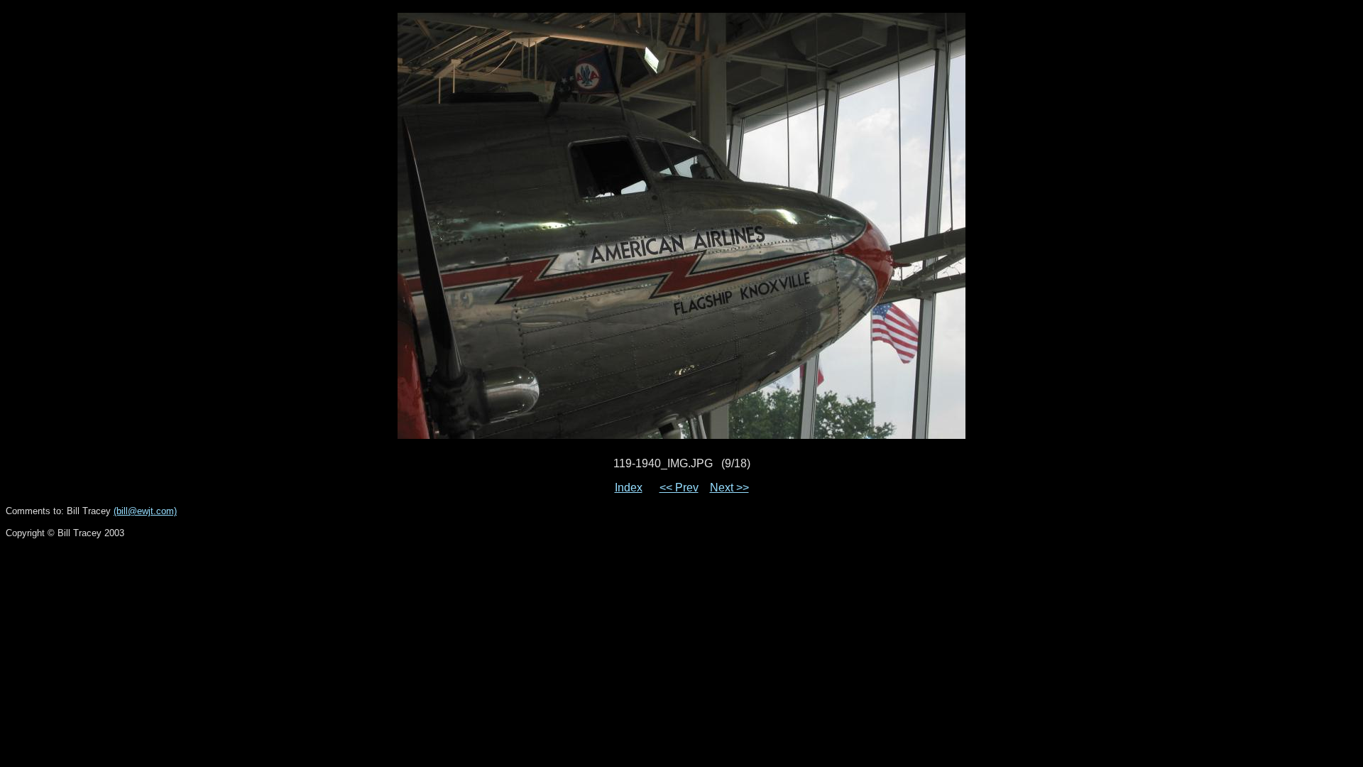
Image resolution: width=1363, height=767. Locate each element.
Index (628, 488)
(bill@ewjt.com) (145, 511)
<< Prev (679, 488)
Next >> (729, 488)
